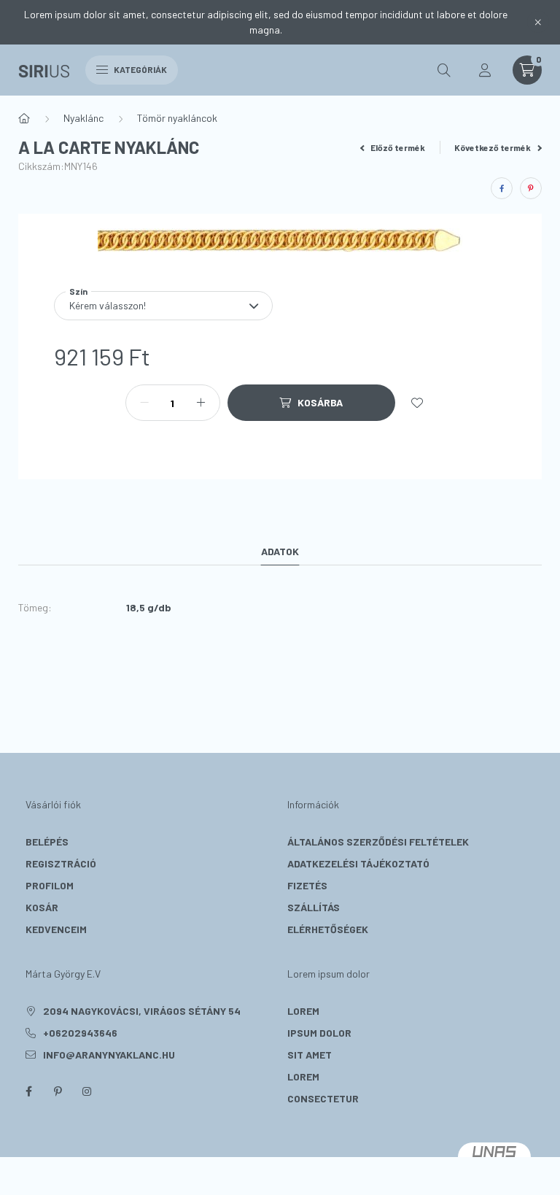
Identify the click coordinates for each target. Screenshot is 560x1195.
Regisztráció (61, 863)
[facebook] (502, 188)
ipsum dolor (319, 1032)
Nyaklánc (83, 118)
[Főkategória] (24, 118)
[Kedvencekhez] (417, 402)
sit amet (309, 1054)
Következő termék (493, 147)
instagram (86, 1091)
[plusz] (201, 403)
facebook (28, 1091)
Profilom (50, 885)
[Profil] (484, 70)
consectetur (323, 1098)
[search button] (444, 70)
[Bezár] (538, 22)
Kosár (42, 907)
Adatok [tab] (280, 551)
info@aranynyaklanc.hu (109, 1054)
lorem (303, 1011)
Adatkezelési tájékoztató (358, 863)
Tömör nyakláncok (177, 118)
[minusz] (144, 403)
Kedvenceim (56, 929)
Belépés (47, 841)
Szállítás (313, 907)
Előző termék (397, 147)
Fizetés (307, 885)
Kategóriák (139, 69)
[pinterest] (531, 188)
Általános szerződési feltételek (378, 841)
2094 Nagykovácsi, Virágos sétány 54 (142, 1011)
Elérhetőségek (327, 929)
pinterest (57, 1091)
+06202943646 (80, 1032)
